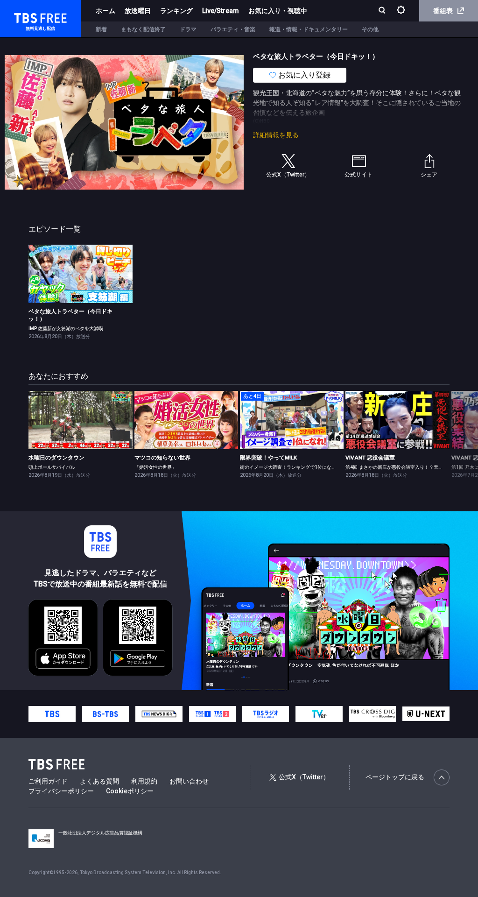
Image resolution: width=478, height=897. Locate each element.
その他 (370, 29)
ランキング (176, 10)
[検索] (383, 11)
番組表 (443, 10)
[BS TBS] (105, 714)
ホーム (105, 10)
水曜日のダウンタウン (56, 457)
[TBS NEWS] (158, 714)
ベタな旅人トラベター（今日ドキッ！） (70, 315)
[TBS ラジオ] (265, 714)
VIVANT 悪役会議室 (370, 457)
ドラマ (188, 29)
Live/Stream (220, 10)
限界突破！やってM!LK (268, 457)
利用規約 (144, 781)
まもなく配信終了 (143, 29)
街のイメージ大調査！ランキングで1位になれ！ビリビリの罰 (304, 467)
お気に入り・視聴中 (277, 10)
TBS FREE (24, 16)
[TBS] (51, 714)
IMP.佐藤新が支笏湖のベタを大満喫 (65, 328)
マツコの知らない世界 (162, 457)
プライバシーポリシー (61, 791)
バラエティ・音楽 (233, 29)
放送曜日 (138, 10)
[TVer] (318, 714)
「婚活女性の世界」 (155, 467)
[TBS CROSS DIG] (372, 714)
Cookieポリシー (130, 791)
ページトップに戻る (395, 777)
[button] (449, 433)
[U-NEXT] (425, 713)
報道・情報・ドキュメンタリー (308, 29)
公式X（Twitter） (304, 777)
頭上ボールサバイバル (51, 467)
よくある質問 (99, 781)
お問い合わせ (189, 781)
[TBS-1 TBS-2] (212, 714)
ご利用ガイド (48, 781)
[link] (80, 274)
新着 (101, 29)
